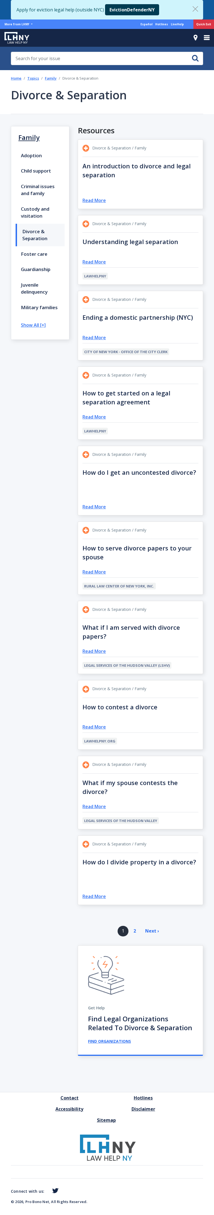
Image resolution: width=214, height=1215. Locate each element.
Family (51, 78)
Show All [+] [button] (33, 325)
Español (146, 24)
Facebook (46, 1191)
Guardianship (35, 269)
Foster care (34, 254)
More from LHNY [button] (17, 24)
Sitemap (106, 1120)
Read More (94, 200)
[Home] (14, 38)
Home (16, 78)
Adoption (31, 155)
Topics (33, 78)
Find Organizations (109, 1041)
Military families (39, 307)
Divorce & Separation (34, 235)
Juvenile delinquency (34, 288)
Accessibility (69, 1109)
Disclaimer (143, 1109)
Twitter (54, 1190)
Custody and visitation (35, 212)
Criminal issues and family (38, 190)
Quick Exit (203, 24)
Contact (69, 1098)
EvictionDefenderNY (132, 10)
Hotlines (161, 24)
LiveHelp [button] (177, 24)
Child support (36, 171)
